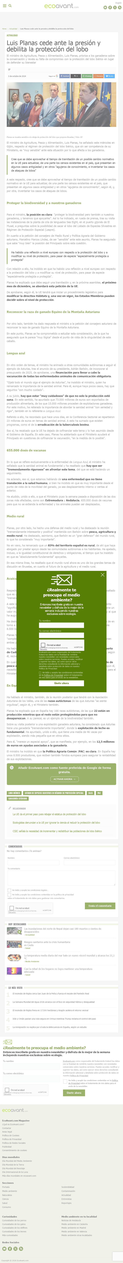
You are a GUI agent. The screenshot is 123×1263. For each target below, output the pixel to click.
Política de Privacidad (48, 668)
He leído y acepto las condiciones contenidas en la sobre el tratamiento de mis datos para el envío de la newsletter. (61, 675)
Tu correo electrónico (50, 630)
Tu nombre (44, 620)
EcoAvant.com (45, 652)
